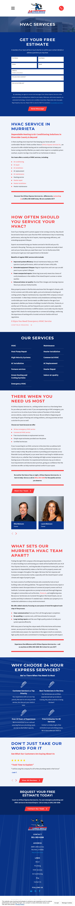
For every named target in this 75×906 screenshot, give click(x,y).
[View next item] (16, 533)
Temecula (43, 593)
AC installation (18, 168)
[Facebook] (40, 891)
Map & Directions (37, 852)
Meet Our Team (21, 491)
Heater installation (20, 183)
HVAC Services (37, 870)
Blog (37, 878)
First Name (15, 58)
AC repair (16, 165)
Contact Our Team (36, 809)
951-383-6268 (37, 837)
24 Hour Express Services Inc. (51, 145)
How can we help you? (18, 83)
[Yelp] (35, 891)
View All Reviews (29, 780)
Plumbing (37, 866)
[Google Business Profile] (31, 891)
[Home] (37, 8)
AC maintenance (19, 174)
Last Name (42, 58)
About (37, 862)
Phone (14, 64)
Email (40, 64)
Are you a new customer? (19, 77)
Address (14, 70)
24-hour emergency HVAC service (24, 429)
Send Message (37, 109)
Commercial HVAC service (22, 432)
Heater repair (18, 180)
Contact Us (37, 882)
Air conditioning (19, 162)
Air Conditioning (37, 874)
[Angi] (44, 891)
